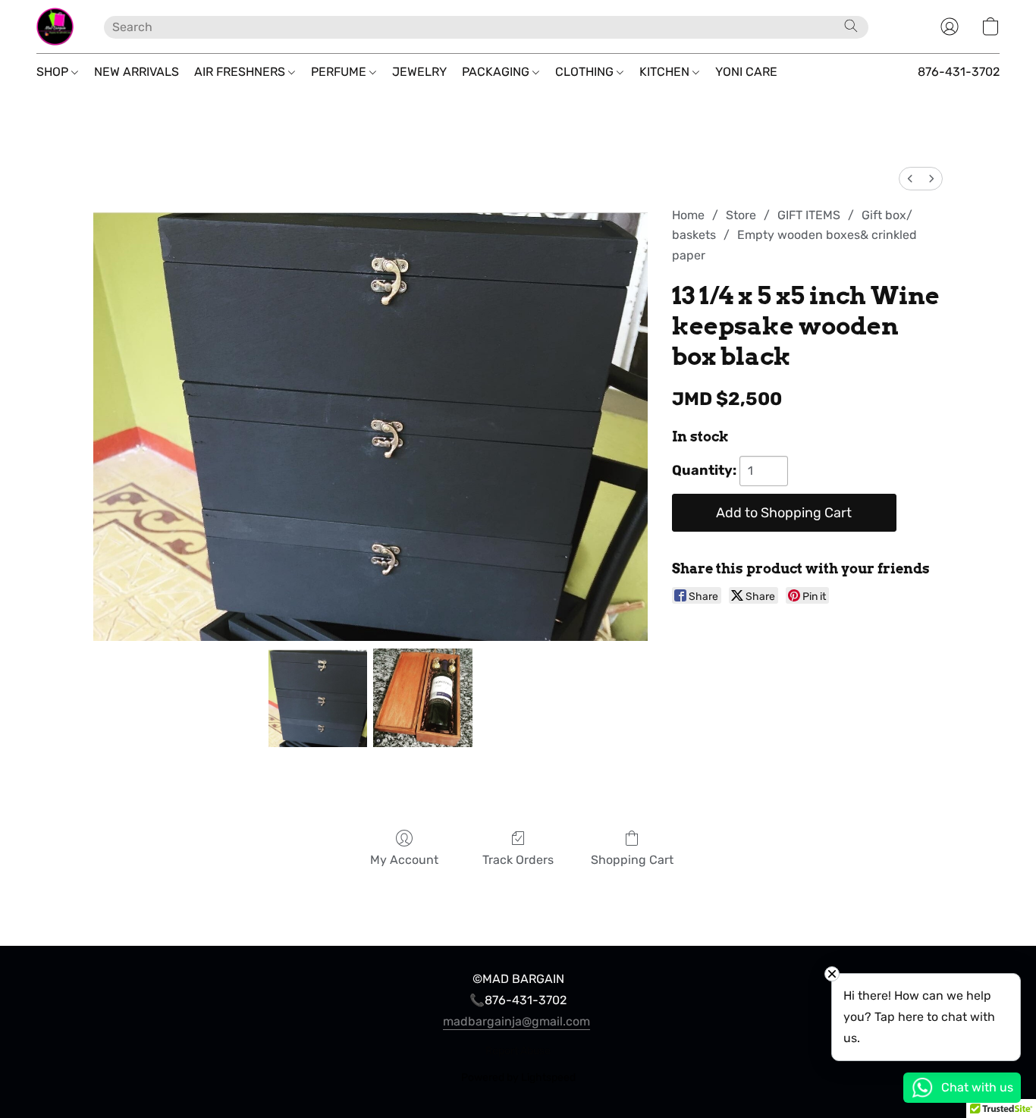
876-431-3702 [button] (959, 71)
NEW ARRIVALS (136, 71)
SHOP (53, 71)
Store (741, 215)
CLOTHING (586, 71)
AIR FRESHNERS (241, 71)
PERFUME (340, 71)
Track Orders (518, 860)
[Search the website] (851, 25)
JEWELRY (419, 71)
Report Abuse (518, 1050)
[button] (55, 27)
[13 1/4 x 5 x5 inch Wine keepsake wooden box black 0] (317, 698)
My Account (404, 860)
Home (688, 215)
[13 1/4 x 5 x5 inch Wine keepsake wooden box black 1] (422, 698)
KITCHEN (665, 71)
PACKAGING (497, 71)
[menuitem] (910, 179)
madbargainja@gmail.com (516, 1021)
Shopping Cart (632, 860)
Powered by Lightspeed (518, 1077)
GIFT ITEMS (808, 215)
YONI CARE (746, 71)
